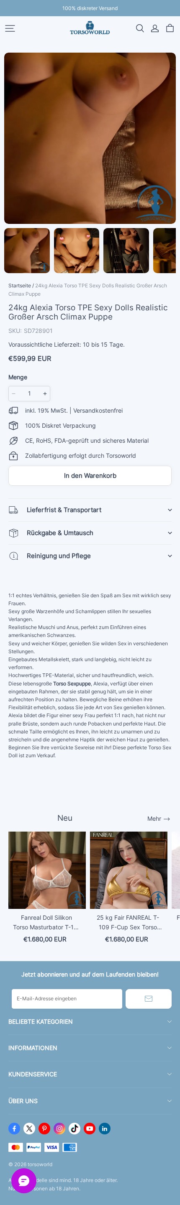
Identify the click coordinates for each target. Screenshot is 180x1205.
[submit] (149, 999)
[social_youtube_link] (89, 1128)
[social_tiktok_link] (74, 1128)
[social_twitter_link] (29, 1128)
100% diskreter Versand (90, 8)
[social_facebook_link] (14, 1128)
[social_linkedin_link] (105, 1128)
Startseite (19, 285)
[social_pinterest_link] (44, 1128)
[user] (155, 28)
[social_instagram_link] (59, 1128)
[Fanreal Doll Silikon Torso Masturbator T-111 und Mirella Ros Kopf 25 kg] (47, 870)
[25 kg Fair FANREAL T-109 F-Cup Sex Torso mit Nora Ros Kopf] (128, 870)
